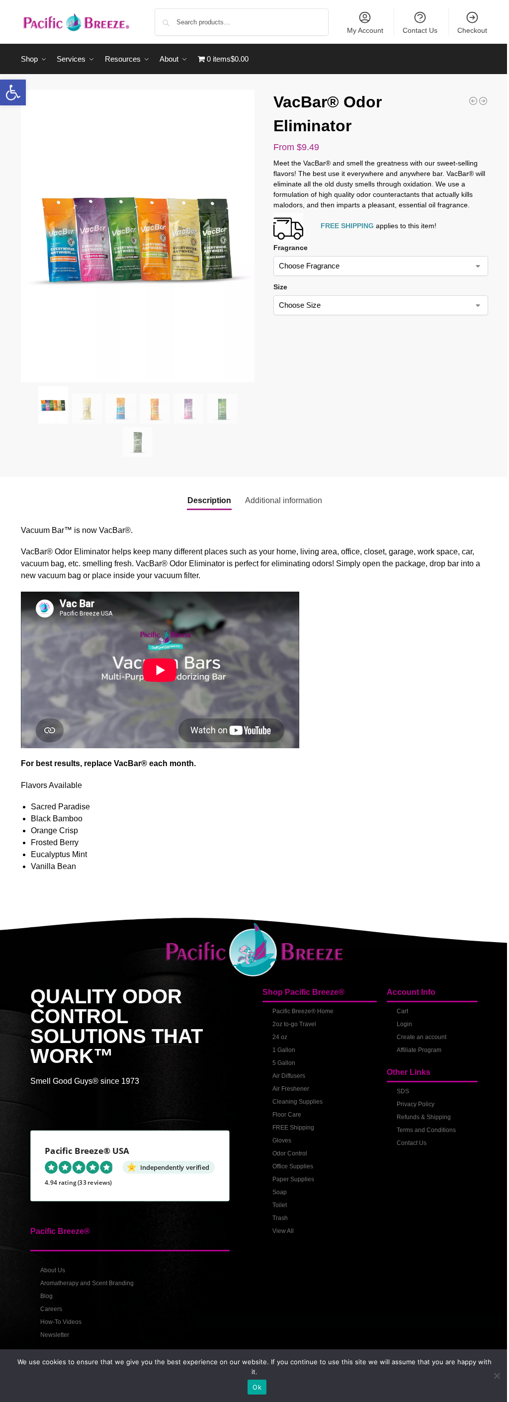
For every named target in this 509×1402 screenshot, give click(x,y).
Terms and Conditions (426, 1130)
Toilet (279, 1205)
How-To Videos (61, 1321)
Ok (257, 1387)
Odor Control (289, 1153)
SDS (403, 1091)
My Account (365, 30)
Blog (46, 1296)
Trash (280, 1218)
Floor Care (286, 1114)
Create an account (421, 1037)
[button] (13, 92)
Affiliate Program (419, 1050)
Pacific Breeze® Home (303, 1011)
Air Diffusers (288, 1075)
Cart (402, 1011)
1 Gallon (283, 1050)
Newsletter (54, 1334)
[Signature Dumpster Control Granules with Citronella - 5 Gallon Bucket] (483, 101)
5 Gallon (283, 1062)
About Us (52, 1270)
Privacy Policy (415, 1104)
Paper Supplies (293, 1179)
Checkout (472, 30)
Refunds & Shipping (424, 1117)
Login (404, 1024)
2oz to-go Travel (294, 1024)
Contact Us (420, 30)
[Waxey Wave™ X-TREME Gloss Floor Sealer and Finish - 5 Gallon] (473, 101)
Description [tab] (209, 500)
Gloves (281, 1140)
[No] (497, 1376)
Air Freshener (290, 1088)
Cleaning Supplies (297, 1101)
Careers (51, 1309)
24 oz (279, 1037)
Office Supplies (292, 1166)
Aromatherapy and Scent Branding (87, 1283)
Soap (279, 1192)
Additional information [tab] (283, 500)
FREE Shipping (293, 1127)
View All (283, 1230)
